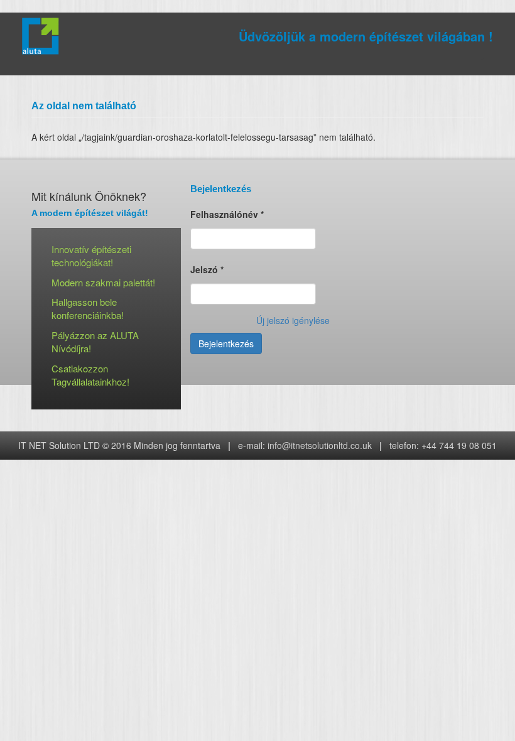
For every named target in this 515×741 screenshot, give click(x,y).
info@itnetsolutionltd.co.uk (320, 445)
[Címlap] (45, 36)
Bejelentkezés (226, 343)
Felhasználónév (227, 214)
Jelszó (207, 269)
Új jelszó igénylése (293, 320)
